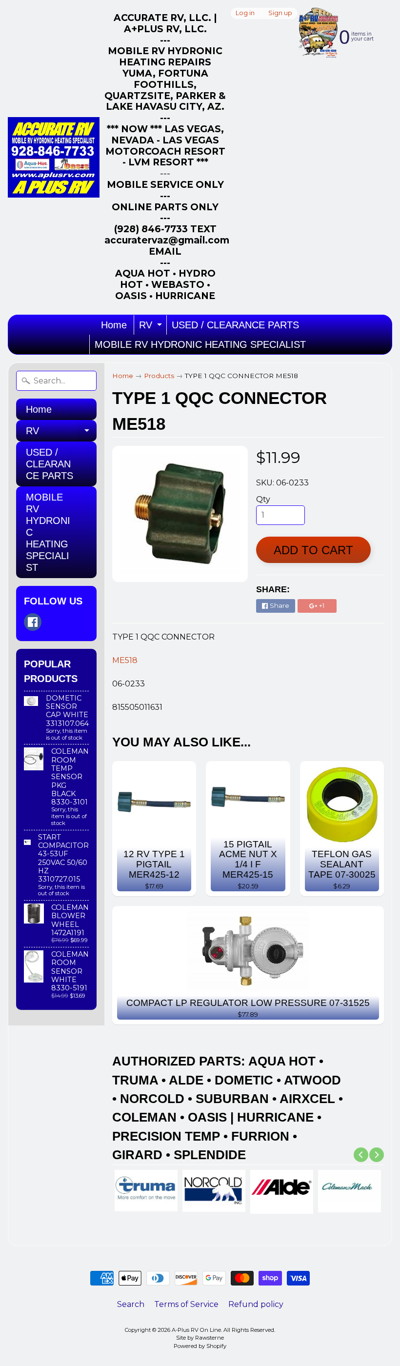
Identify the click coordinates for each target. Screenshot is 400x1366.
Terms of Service (186, 1304)
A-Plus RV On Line (196, 1329)
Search (130, 1304)
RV (151, 327)
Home (114, 325)
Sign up (280, 13)
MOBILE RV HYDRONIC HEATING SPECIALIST (200, 344)
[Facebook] (32, 622)
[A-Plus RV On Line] (54, 157)
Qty (263, 499)
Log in (245, 13)
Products (159, 376)
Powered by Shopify (200, 1346)
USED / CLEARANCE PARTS (235, 325)
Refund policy (255, 1304)
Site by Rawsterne (200, 1337)
